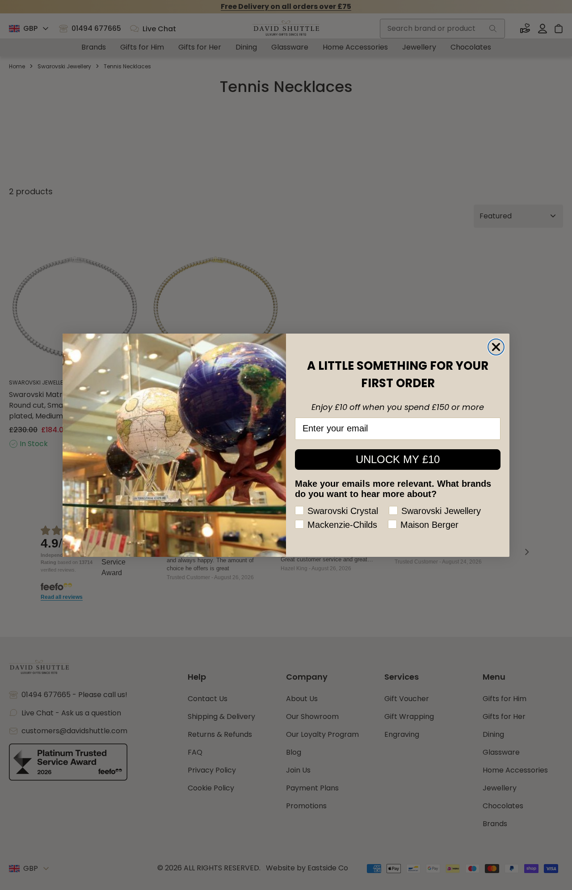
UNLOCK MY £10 (398, 459)
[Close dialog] (496, 347)
